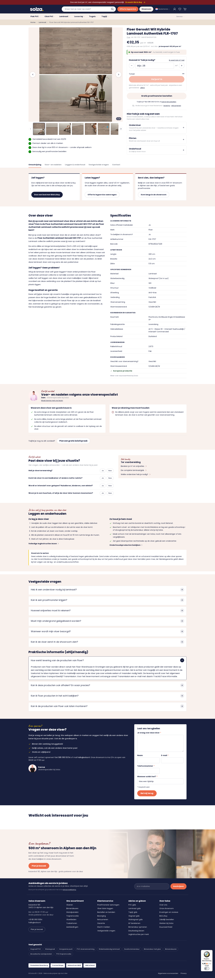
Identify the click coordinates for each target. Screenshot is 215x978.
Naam (140, 755)
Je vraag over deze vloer (149, 733)
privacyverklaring (69, 890)
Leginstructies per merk (138, 934)
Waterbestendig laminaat (109, 949)
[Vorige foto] (32, 74)
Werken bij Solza (166, 923)
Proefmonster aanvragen (108, 905)
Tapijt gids (132, 912)
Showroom (146, 9)
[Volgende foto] (118, 74)
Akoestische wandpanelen (41, 954)
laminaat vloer (43, 271)
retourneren (176, 105)
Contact (116, 164)
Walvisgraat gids (135, 919)
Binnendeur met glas (152, 949)
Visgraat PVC (35, 949)
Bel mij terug (147, 793)
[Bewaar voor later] (179, 9)
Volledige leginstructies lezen (42, 543)
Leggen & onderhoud (75, 164)
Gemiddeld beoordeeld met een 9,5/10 (49, 139)
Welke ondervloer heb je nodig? (134, 474)
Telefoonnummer (146, 766)
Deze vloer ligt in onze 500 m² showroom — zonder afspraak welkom (62, 147)
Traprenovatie (72, 916)
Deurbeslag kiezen (136, 930)
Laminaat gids (134, 908)
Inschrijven (178, 886)
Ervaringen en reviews (168, 912)
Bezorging (101, 916)
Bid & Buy (163, 916)
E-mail (165, 755)
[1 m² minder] (131, 65)
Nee (110, 470)
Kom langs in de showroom (153, 194)
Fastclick (87, 275)
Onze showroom (166, 908)
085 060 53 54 (153, 102)
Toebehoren (71, 923)
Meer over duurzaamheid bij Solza (124, 376)
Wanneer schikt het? (147, 776)
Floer (128, 37)
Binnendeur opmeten (137, 927)
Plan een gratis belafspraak (73, 441)
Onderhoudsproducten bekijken (124, 545)
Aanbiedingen (72, 927)
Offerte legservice (128, 9)
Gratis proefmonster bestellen (156, 96)
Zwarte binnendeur (132, 949)
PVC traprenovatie (63, 954)
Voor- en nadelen (53, 164)
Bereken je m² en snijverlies (132, 466)
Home (32, 22)
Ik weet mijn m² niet (176, 60)
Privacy (184, 973)
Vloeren (69, 905)
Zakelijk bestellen (166, 919)
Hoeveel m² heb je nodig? (142, 60)
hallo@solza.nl (84, 757)
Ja (103, 470)
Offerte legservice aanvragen (102, 194)
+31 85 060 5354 (35, 919)
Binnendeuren (72, 908)
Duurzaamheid (165, 927)
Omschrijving (34, 164)
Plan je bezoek (39, 866)
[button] (185, 9)
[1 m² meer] (181, 65)
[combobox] (89, 9)
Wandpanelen (72, 912)
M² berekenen (134, 923)
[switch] (206, 968)
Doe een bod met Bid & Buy (47, 194)
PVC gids (132, 905)
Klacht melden (103, 927)
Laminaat (42, 22)
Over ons (163, 905)
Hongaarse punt (65, 949)
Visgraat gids (133, 916)
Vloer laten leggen (105, 908)
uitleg (142, 87)
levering (166, 105)
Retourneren (102, 919)
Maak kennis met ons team (52, 400)
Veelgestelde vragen (99, 164)
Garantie (101, 923)
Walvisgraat (50, 949)
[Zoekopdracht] (112, 9)
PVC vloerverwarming (85, 949)
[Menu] (211, 951)
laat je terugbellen (168, 102)
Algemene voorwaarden (168, 973)
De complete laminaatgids (132, 470)
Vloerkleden (71, 919)
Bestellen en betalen (106, 912)
